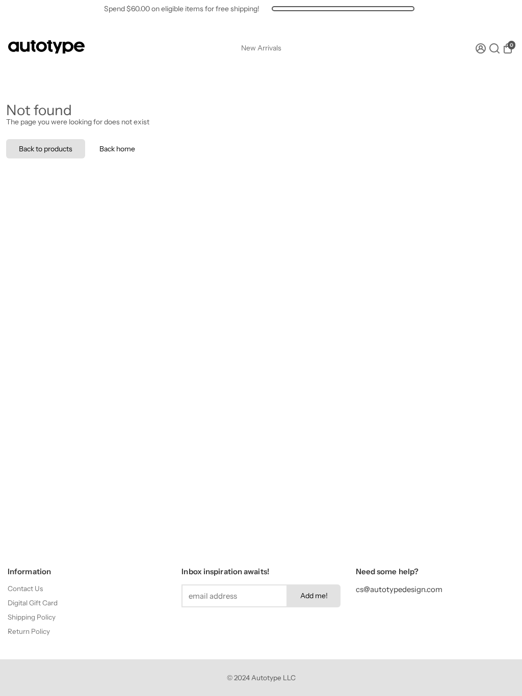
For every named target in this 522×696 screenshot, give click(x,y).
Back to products (45, 148)
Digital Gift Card (33, 603)
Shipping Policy (32, 617)
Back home (117, 148)
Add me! (314, 595)
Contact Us (25, 588)
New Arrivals (261, 47)
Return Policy (29, 631)
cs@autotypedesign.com (399, 589)
